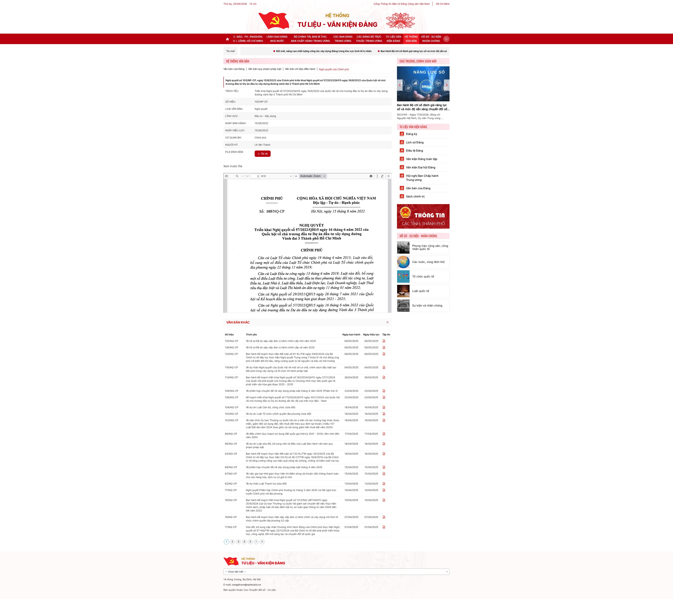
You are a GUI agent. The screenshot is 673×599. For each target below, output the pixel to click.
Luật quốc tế (420, 291)
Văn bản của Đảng (233, 69)
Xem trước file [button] (232, 166)
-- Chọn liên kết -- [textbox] (235, 571)
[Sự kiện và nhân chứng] (403, 305)
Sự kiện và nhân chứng (427, 305)
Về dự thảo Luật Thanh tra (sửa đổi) (266, 483)
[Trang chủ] (273, 20)
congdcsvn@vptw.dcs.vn (246, 584)
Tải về (264, 153)
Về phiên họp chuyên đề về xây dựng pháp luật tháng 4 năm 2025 (284, 467)
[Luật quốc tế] (403, 291)
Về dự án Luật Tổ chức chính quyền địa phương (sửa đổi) (278, 413)
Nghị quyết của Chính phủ (334, 69)
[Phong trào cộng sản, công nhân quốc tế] (403, 247)
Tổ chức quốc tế (423, 276)
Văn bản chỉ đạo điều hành (300, 69)
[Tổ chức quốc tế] (403, 276)
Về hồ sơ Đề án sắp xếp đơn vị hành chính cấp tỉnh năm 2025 (281, 340)
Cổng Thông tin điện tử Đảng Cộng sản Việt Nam (402, 3)
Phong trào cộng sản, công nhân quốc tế (430, 247)
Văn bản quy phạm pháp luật (264, 69)
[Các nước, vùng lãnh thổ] (403, 262)
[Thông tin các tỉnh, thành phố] (423, 216)
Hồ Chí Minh (443, 3)
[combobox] (336, 572)
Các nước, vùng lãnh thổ (428, 262)
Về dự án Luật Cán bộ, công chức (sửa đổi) (270, 407)
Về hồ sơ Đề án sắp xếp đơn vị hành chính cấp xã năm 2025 (280, 347)
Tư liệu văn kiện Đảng (413, 126)
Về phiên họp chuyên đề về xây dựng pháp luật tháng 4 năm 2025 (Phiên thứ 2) (292, 390)
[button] (446, 39)
